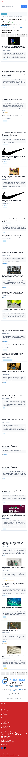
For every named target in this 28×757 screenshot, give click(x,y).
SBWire (4, 87)
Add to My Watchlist (5, 25)
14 (13, 34)
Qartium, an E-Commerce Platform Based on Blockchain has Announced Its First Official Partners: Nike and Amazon (12, 355)
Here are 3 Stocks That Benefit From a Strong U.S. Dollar (14, 568)
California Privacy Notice (9, 754)
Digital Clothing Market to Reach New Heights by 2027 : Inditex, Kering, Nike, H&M (13, 396)
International (16, 16)
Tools (21, 13)
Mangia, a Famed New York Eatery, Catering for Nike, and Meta (13, 116)
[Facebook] (12, 694)
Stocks (10, 13)
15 (15, 34)
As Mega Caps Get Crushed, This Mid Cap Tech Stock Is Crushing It (13, 372)
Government (6, 112)
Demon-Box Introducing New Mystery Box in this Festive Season (13, 345)
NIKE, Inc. (5, 161)
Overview (3, 16)
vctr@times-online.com (9, 741)
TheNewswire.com (5, 595)
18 (22, 34)
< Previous (3, 35)
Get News (4, 297)
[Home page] (14, 733)
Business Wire (5, 163)
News (7, 16)
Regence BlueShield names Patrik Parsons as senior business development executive (12, 253)
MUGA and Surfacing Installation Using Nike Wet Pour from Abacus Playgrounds (13, 445)
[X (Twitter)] (9, 694)
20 (26, 34)
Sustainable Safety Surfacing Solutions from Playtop (12, 420)
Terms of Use (25, 753)
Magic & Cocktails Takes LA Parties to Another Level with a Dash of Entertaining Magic (13, 236)
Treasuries (21, 16)
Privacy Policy (21, 689)
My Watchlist (14, 9)
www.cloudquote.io (14, 686)
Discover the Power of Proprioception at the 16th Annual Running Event (13, 177)
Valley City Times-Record (9, 753)
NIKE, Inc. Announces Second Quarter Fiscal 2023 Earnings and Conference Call (13, 157)
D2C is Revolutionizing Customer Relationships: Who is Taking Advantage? (13, 584)
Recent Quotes (4, 9)
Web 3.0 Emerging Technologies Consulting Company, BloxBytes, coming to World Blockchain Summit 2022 (13, 515)
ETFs (16, 13)
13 (11, 34)
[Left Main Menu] (2, 2)
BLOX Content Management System (9, 755)
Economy (5, 618)
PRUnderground (5, 144)
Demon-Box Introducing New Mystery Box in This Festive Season (13, 331)
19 (24, 34)
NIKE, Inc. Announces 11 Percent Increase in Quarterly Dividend (12, 201)
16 (17, 34)
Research (21, 27)
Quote (5, 27)
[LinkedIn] (15, 694)
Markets (4, 13)
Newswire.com (5, 287)
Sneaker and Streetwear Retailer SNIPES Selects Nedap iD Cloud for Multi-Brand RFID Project (13, 276)
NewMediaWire (5, 263)
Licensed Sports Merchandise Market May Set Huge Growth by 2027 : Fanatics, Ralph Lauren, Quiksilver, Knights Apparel (13, 543)
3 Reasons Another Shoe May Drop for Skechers (13, 309)
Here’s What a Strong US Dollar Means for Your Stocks (13, 655)
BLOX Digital (18, 755)
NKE (23, 20)
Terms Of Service (13, 690)
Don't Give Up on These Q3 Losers (10, 630)
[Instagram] (18, 694)
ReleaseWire (5, 454)
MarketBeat (4, 318)
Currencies (11, 16)
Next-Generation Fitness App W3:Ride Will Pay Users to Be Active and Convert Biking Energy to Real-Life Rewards (13, 48)
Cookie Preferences (16, 754)
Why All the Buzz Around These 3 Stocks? (12, 607)
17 (19, 34)
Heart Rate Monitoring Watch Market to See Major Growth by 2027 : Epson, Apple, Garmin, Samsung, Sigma (14, 220)
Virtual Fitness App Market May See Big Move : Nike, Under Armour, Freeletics (13, 490)
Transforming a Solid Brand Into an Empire (12, 99)
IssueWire (4, 188)
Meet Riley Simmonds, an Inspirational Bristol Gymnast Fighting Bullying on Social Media (12, 293)
